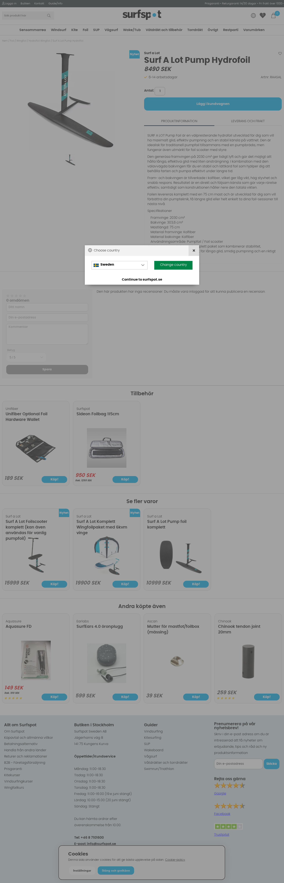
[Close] (194, 250)
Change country (173, 264)
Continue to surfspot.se (142, 279)
